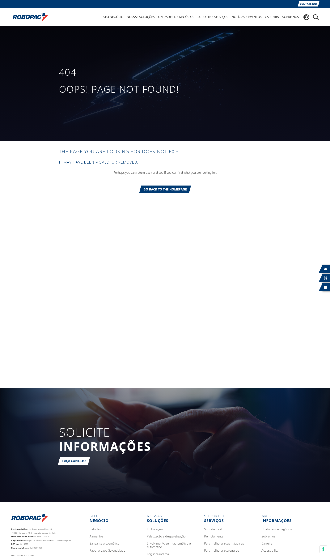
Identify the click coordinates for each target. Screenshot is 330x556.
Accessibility (269, 551)
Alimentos (96, 536)
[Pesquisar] (316, 17)
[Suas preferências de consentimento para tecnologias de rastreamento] (323, 549)
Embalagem (155, 529)
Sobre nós (268, 536)
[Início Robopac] (29, 17)
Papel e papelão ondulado (107, 551)
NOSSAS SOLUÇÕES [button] (141, 17)
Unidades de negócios (276, 529)
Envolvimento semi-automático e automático (169, 545)
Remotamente (213, 536)
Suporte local (213, 529)
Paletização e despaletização (166, 536)
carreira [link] (272, 17)
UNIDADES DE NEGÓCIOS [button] (176, 17)
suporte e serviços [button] (212, 17)
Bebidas (95, 529)
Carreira (266, 543)
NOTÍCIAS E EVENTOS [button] (247, 17)
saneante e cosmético (104, 543)
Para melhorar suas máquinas (224, 543)
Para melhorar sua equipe (221, 551)
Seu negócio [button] (113, 17)
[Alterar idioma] (306, 17)
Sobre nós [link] (290, 17)
